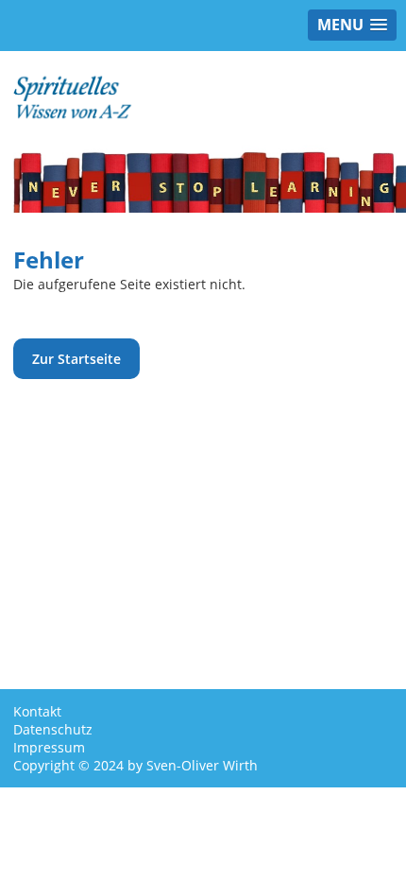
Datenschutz (53, 729)
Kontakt (37, 711)
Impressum (49, 747)
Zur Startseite (76, 359)
